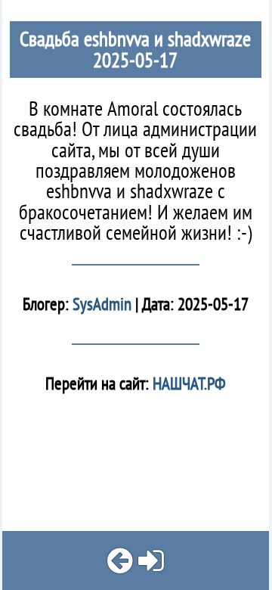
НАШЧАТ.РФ (187, 383)
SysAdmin (102, 304)
